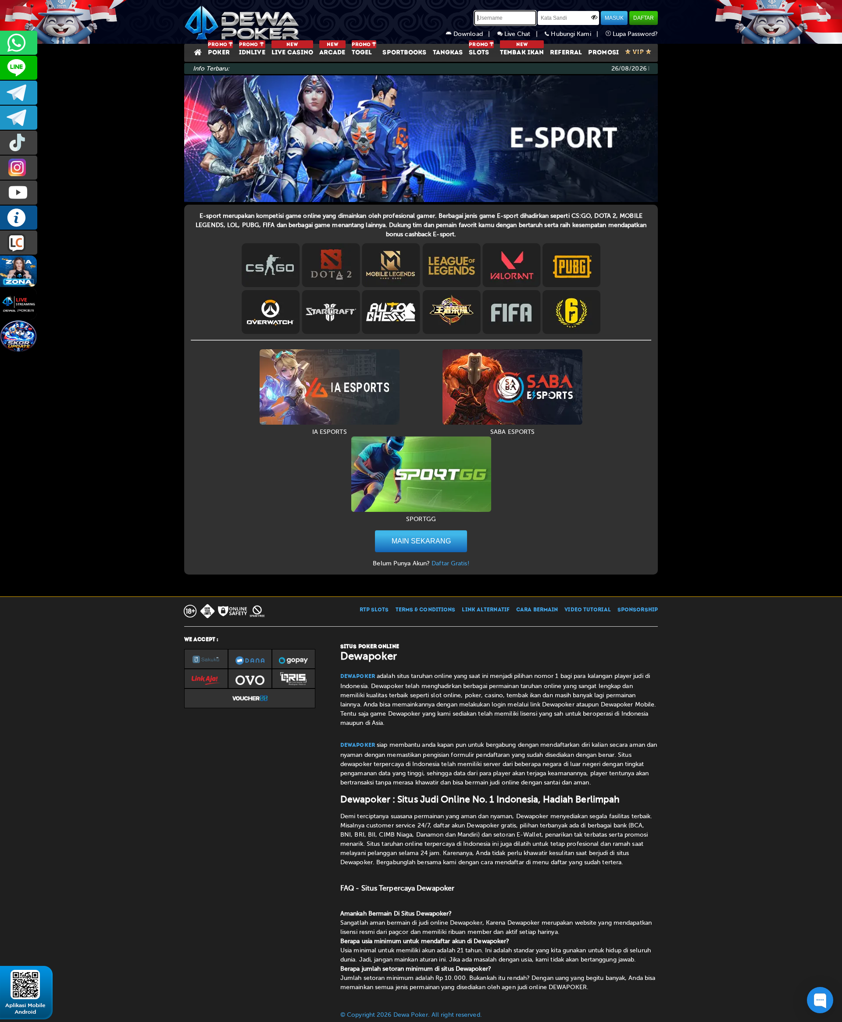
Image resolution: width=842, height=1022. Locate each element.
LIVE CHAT (18, 243)
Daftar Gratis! (450, 563)
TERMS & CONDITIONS (426, 610)
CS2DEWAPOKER (18, 68)
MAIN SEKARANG (421, 541)
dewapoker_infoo (18, 93)
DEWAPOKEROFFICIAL (18, 193)
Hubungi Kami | (577, 34)
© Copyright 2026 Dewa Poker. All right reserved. (411, 1014)
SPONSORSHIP (637, 610)
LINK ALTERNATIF (486, 610)
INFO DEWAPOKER (18, 218)
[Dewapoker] (243, 22)
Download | (474, 34)
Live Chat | (524, 34)
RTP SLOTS (374, 610)
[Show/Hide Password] (594, 17)
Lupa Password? (634, 34)
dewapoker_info (18, 118)
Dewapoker (357, 676)
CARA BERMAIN (537, 610)
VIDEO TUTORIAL (587, 610)
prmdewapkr (18, 143)
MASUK (614, 18)
